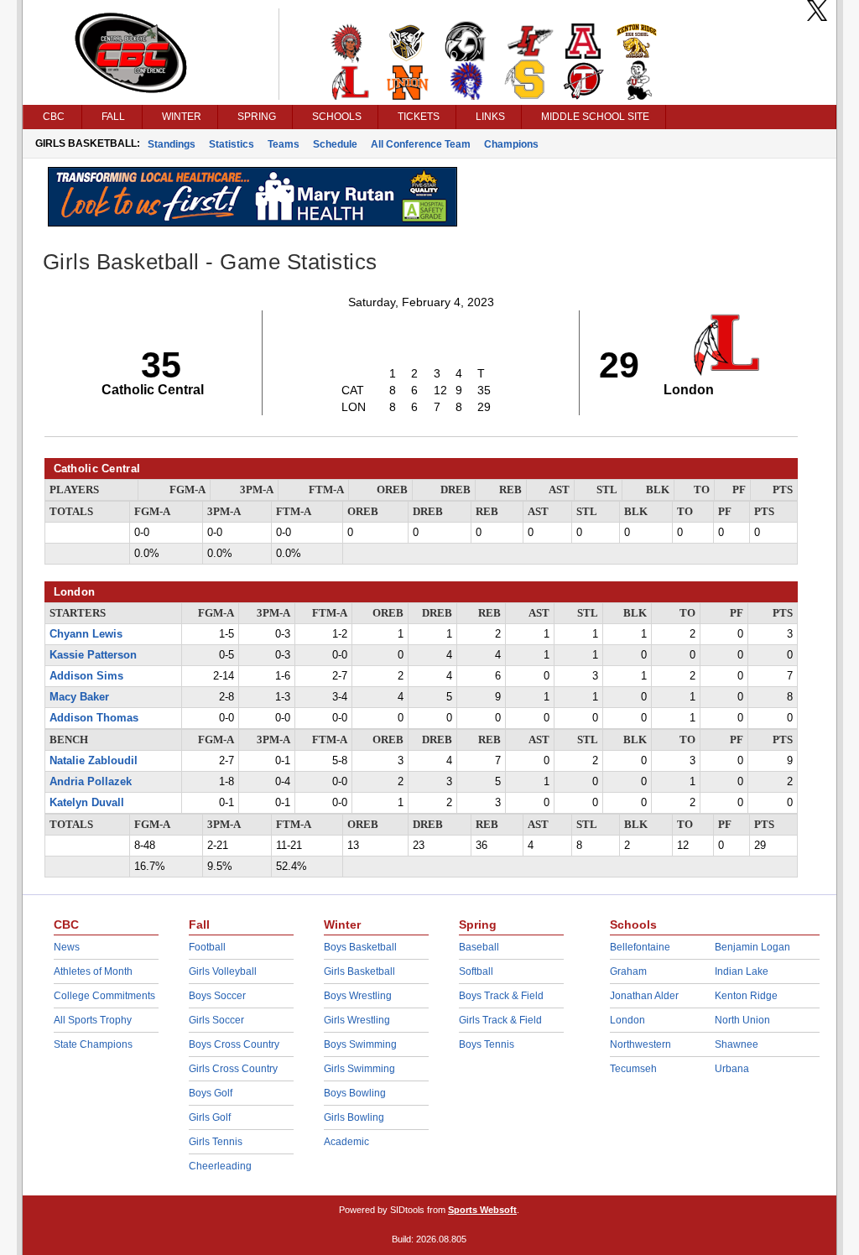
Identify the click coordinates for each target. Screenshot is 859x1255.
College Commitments (104, 996)
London (627, 1020)
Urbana (732, 1069)
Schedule (335, 144)
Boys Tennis (486, 1044)
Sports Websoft (482, 1210)
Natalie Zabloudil (93, 761)
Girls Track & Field (500, 1020)
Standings (171, 144)
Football (207, 947)
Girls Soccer (216, 1020)
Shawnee (736, 1044)
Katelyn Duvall (86, 803)
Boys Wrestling (358, 996)
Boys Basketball (360, 947)
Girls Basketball (359, 971)
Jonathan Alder (644, 996)
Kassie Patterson (93, 655)
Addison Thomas (93, 718)
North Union (742, 1020)
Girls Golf (210, 1117)
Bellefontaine (640, 947)
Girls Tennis (215, 1142)
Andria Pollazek (90, 782)
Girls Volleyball (223, 971)
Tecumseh (633, 1069)
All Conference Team (421, 144)
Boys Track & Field (501, 996)
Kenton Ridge (746, 996)
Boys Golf (210, 1093)
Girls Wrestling (357, 1020)
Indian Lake (741, 971)
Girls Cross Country (233, 1069)
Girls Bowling (354, 1117)
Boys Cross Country (234, 1044)
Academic (346, 1142)
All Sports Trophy (93, 1020)
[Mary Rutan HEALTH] (252, 222)
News (67, 947)
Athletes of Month (93, 971)
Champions (511, 144)
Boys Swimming (360, 1044)
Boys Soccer (217, 996)
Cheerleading (220, 1166)
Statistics (231, 144)
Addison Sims (86, 676)
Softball (476, 971)
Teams (283, 144)
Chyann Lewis (85, 634)
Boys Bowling (355, 1093)
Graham (628, 971)
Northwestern (640, 1044)
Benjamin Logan (752, 947)
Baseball (479, 947)
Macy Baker (79, 697)
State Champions (93, 1044)
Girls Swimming (359, 1069)
